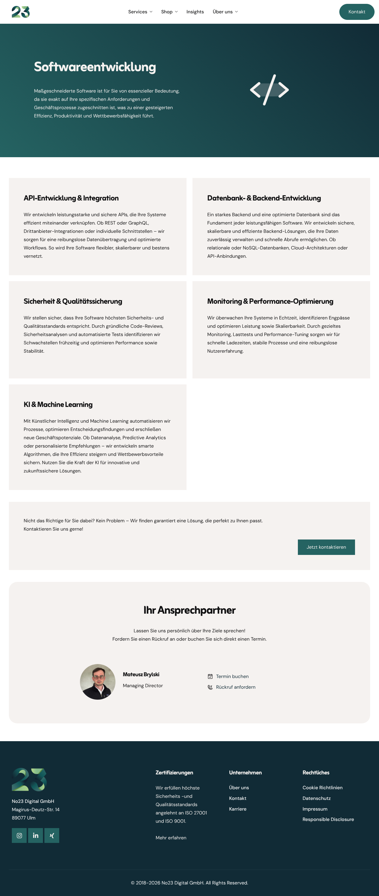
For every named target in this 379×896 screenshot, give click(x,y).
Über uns (223, 11)
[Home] (21, 11)
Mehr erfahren (171, 838)
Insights (195, 11)
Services (137, 11)
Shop (167, 11)
